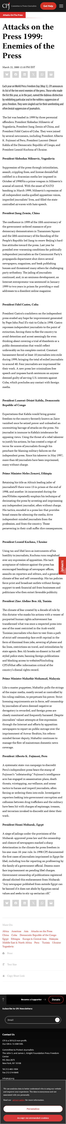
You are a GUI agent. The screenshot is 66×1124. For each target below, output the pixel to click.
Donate (56, 999)
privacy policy (18, 1100)
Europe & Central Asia (34, 939)
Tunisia (46, 943)
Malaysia (53, 939)
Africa (5, 931)
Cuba (14, 935)
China (5, 935)
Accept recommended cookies (33, 1118)
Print (9, 953)
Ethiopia (15, 939)
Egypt (5, 939)
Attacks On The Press (13, 15)
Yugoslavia (7, 947)
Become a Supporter (31, 999)
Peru (36, 943)
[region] (33, 1102)
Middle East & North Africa (17, 943)
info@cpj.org (8, 1078)
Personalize (33, 1109)
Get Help (48, 6)
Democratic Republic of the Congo (38, 935)
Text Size (12, 965)
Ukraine (56, 943)
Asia (26, 931)
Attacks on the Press (41, 931)
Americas (16, 931)
